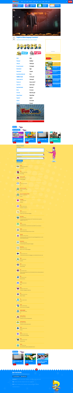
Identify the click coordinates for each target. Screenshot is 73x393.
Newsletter (24, 376)
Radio (22, 1)
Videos (27, 1)
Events (43, 1)
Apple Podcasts (16, 376)
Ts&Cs (22, 384)
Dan (25, 381)
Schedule (16, 381)
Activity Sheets (32, 379)
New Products (39, 379)
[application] (36, 22)
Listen (70, 2)
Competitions (27, 379)
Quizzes (34, 1)
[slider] (30, 117)
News (18, 379)
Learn (40, 1)
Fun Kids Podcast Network (31, 384)
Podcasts (30, 1)
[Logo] (14, 10)
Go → (14, 142)
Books (37, 1)
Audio (22, 379)
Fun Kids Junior (32, 381)
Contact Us (16, 384)
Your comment (19, 147)
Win (24, 1)
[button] (30, 112)
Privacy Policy (25, 384)
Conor (28, 381)
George (23, 381)
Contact (46, 1)
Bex (26, 381)
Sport (20, 379)
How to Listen (19, 381)
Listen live (48, 58)
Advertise (19, 384)
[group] (22, 119)
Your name (18, 153)
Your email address (19, 156)
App (48, 1)
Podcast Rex (37, 384)
